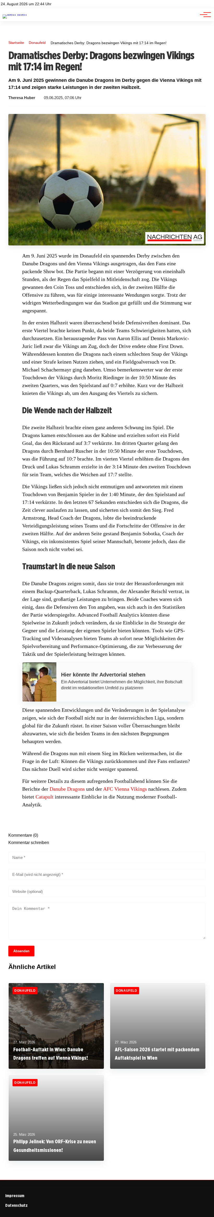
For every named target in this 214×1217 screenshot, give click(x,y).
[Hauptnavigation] (203, 14)
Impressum (14, 1195)
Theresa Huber (21, 98)
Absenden (21, 951)
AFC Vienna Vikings (125, 789)
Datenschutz (16, 1205)
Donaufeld (37, 43)
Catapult (44, 797)
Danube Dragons (67, 789)
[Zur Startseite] (15, 14)
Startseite (16, 43)
